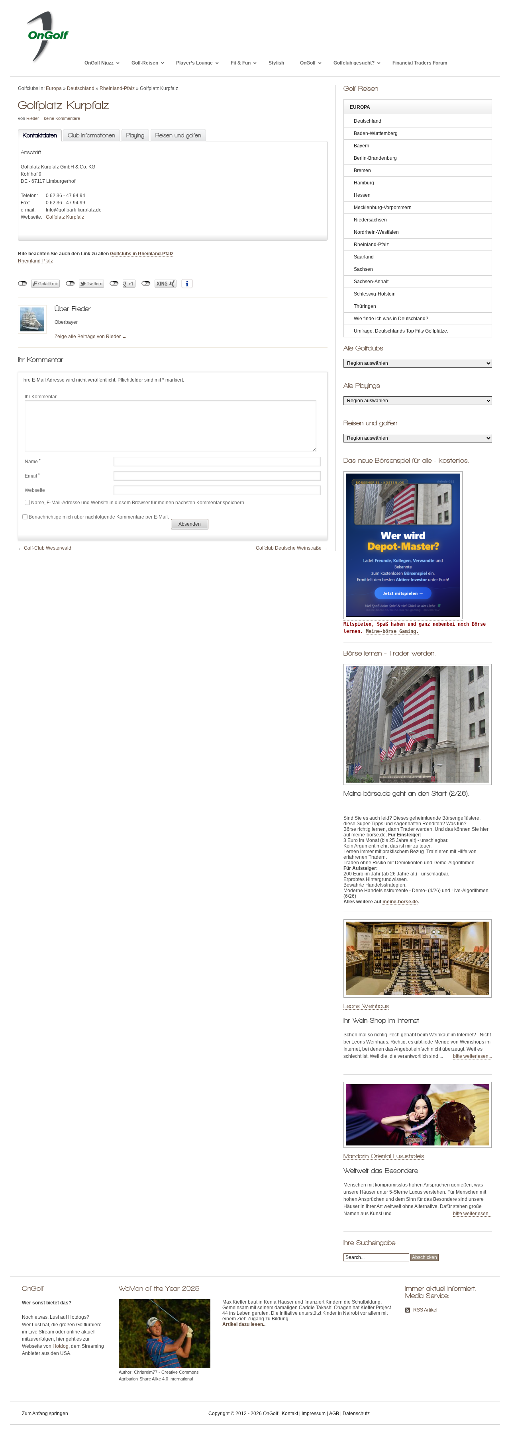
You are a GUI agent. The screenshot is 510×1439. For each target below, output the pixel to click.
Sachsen (363, 269)
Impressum (314, 1413)
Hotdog (61, 1346)
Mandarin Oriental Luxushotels (383, 1156)
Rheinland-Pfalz (117, 88)
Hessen (362, 195)
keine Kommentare (62, 118)
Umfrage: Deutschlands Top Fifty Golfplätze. (401, 331)
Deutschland (80, 88)
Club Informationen (91, 135)
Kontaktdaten (37, 135)
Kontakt (290, 1413)
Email (32, 476)
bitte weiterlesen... (472, 1056)
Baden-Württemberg (376, 133)
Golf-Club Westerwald (47, 548)
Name (33, 461)
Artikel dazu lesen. (243, 1324)
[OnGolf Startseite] (47, 63)
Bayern (361, 146)
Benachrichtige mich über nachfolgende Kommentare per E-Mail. (99, 517)
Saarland (364, 257)
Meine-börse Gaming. (392, 631)
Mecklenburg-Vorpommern (383, 207)
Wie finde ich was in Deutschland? (391, 318)
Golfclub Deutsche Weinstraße (289, 548)
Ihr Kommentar (41, 396)
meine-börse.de (400, 902)
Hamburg (364, 183)
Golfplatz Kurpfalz (65, 217)
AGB (334, 1413)
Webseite (35, 490)
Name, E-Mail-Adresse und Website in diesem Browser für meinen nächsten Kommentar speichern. (138, 502)
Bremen (362, 170)
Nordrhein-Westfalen (376, 232)
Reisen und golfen (178, 135)
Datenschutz (356, 1413)
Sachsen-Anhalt (371, 281)
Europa (54, 88)
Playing (135, 135)
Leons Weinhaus (366, 1005)
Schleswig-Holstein (375, 294)
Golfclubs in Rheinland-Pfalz (141, 253)
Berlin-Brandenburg (375, 158)
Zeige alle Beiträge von (91, 336)
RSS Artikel (425, 1310)
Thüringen (365, 306)
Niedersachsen (370, 220)
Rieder (32, 118)
